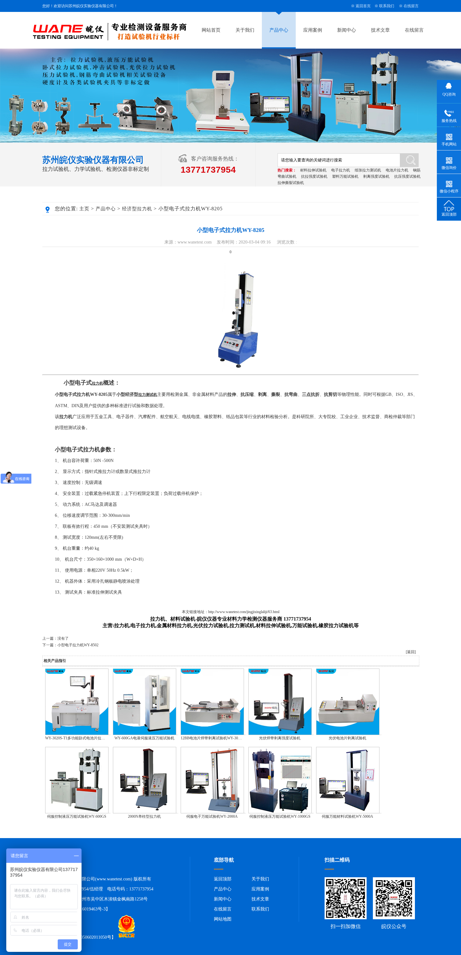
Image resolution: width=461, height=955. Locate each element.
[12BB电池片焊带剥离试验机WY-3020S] (212, 734)
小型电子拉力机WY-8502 (77, 645)
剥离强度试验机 (376, 176)
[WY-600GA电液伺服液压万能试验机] (144, 734)
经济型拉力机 (137, 208)
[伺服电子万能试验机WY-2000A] (212, 812)
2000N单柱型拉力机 (144, 816)
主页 (84, 208)
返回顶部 (222, 879)
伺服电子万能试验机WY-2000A (212, 816)
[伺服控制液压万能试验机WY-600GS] (77, 812)
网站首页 (211, 30)
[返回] (411, 652)
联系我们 (386, 6)
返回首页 (363, 6)
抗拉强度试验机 (314, 176)
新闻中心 (346, 30)
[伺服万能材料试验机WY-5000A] (347, 812)
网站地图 (222, 919)
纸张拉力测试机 (368, 170)
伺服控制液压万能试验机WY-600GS (76, 816)
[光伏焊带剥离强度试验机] (280, 734)
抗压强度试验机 (407, 176)
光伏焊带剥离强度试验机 (279, 738)
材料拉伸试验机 (313, 170)
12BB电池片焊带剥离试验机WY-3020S (212, 738)
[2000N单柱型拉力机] (144, 812)
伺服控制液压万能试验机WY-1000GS (279, 816)
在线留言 (411, 6)
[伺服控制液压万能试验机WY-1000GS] (280, 812)
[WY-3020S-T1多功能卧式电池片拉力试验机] (77, 734)
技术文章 (380, 30)
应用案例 (312, 30)
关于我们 (245, 30)
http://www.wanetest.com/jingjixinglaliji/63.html (243, 612)
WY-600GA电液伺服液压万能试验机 (144, 738)
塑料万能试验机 (345, 176)
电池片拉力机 (397, 170)
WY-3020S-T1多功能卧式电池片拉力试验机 (80, 738)
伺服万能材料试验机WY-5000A (347, 816)
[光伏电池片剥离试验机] (347, 734)
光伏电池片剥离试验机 (347, 738)
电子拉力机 (340, 170)
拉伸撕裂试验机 (291, 183)
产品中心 (278, 30)
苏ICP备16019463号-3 (85, 909)
